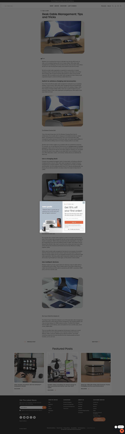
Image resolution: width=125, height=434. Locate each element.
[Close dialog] (84, 203)
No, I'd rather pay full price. (74, 229)
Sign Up (74, 222)
